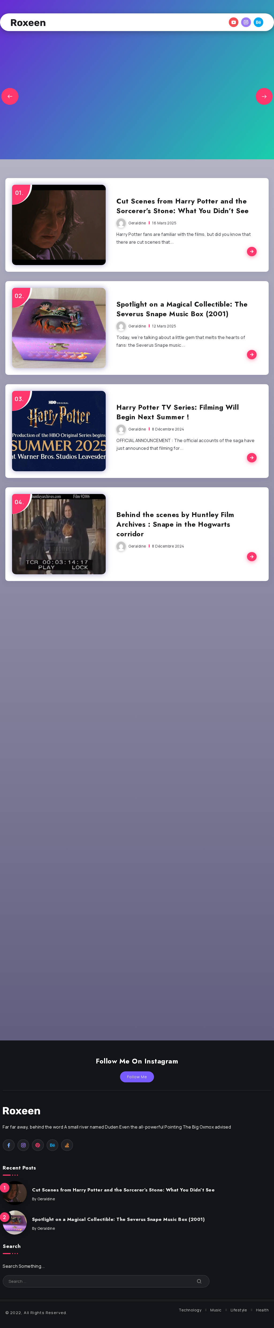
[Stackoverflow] (67, 1145)
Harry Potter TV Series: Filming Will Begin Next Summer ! (177, 412)
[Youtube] (234, 22)
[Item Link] (59, 225)
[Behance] (259, 22)
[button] (9, 96)
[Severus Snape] (28, 22)
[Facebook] (8, 1145)
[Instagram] (246, 22)
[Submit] (199, 1281)
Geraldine (137, 223)
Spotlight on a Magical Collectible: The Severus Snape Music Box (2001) (182, 309)
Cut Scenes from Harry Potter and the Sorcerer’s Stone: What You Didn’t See (182, 206)
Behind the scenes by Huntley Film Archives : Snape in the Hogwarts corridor (175, 524)
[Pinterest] (37, 1145)
